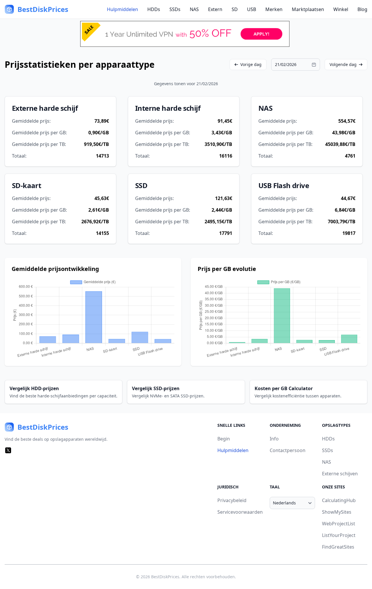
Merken (273, 9)
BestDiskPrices (165, 576)
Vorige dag (251, 64)
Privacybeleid (231, 500)
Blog (362, 9)
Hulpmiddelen (122, 9)
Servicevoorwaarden (240, 512)
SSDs (174, 9)
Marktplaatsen (308, 9)
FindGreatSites (338, 547)
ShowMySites (336, 512)
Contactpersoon (287, 450)
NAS (194, 9)
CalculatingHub (339, 500)
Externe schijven (340, 473)
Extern (215, 9)
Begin (223, 438)
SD (235, 9)
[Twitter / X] (8, 450)
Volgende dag (343, 64)
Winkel (340, 9)
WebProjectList (338, 523)
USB (251, 9)
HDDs (153, 9)
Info (274, 438)
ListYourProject (338, 535)
